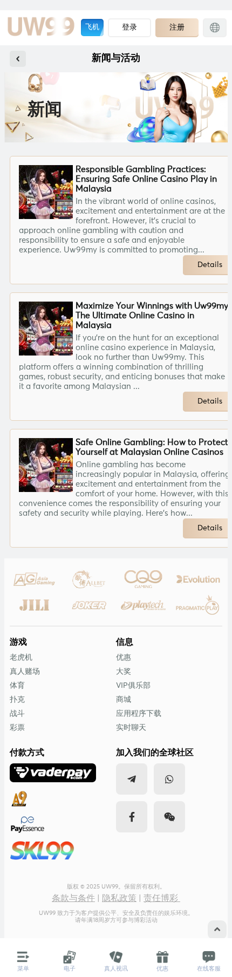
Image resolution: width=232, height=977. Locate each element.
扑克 (17, 699)
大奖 (123, 671)
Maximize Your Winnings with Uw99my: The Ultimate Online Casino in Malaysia (153, 316)
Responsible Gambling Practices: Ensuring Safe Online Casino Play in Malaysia (146, 179)
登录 (129, 27)
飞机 (92, 27)
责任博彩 (162, 898)
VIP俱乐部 (133, 685)
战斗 (17, 714)
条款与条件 (73, 898)
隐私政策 (119, 898)
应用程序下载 (138, 714)
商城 (123, 699)
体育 (17, 685)
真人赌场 (25, 671)
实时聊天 (131, 728)
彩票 (17, 728)
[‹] (18, 59)
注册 (177, 27)
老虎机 (21, 657)
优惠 (123, 657)
